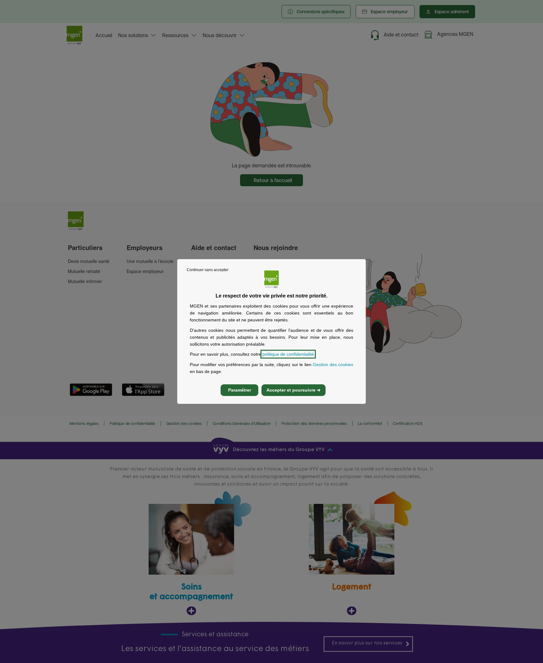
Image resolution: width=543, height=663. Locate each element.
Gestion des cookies (333, 364)
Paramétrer (239, 390)
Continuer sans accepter (207, 270)
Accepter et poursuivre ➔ (293, 390)
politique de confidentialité (288, 354)
